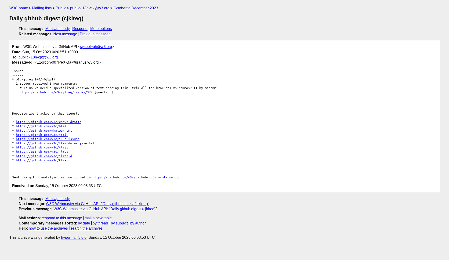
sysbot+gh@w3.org (96, 47)
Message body (57, 29)
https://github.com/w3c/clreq (42, 147)
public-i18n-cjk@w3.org (89, 8)
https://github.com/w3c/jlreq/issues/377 (56, 92)
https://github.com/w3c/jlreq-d (44, 156)
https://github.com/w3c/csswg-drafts (48, 122)
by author (138, 223)
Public (61, 8)
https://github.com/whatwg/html (44, 130)
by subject (119, 223)
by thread (100, 223)
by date (84, 223)
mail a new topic (98, 218)
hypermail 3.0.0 (74, 237)
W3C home (18, 8)
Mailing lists (42, 8)
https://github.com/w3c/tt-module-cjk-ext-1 (55, 143)
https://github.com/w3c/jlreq (42, 151)
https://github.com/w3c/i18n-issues (48, 139)
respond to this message (62, 218)
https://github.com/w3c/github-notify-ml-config (136, 177)
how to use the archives (48, 228)
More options (101, 29)
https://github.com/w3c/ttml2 (42, 135)
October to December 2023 (135, 8)
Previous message (95, 34)
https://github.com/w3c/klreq (42, 160)
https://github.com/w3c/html (41, 126)
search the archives (86, 228)
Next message (65, 34)
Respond (79, 29)
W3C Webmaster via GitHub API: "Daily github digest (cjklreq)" (97, 204)
